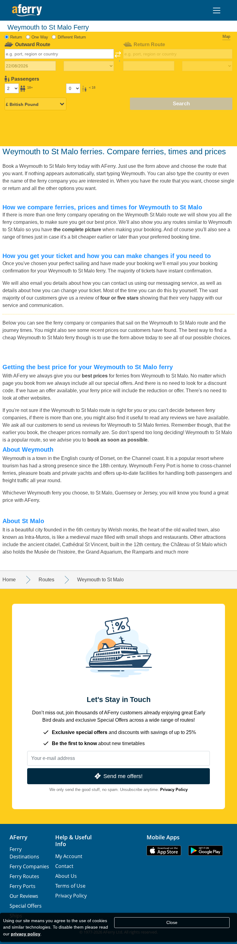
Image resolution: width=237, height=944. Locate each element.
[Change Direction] (118, 56)
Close (171, 922)
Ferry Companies (29, 866)
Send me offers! (123, 776)
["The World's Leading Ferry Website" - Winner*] (27, 10)
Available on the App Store (164, 850)
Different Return (72, 37)
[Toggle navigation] (216, 10)
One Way (39, 37)
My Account (68, 856)
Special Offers (26, 905)
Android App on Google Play (205, 850)
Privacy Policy (174, 789)
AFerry (18, 837)
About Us (66, 876)
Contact (64, 866)
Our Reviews (24, 896)
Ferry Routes (24, 876)
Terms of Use (70, 885)
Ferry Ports (22, 886)
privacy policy (25, 933)
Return (16, 37)
